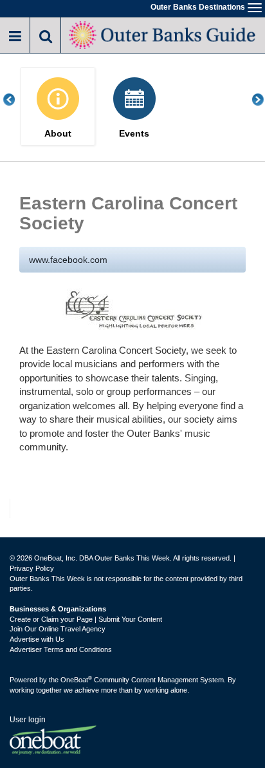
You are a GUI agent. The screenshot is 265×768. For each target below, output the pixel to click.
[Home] (163, 33)
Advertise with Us (37, 639)
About (57, 134)
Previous (16, 99)
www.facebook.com (68, 259)
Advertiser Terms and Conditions (61, 649)
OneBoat (76, 680)
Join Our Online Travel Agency (57, 629)
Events (134, 134)
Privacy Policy (32, 568)
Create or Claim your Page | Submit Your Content (86, 619)
